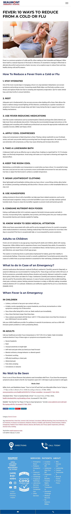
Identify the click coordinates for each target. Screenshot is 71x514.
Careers (58, 470)
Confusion (31, 420)
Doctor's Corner (12, 416)
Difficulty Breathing (47, 420)
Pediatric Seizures (23, 424)
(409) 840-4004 (13, 476)
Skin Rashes (37, 424)
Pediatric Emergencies (36, 468)
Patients (47, 458)
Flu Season (14, 422)
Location (47, 462)
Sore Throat (44, 424)
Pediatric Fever (14, 424)
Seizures (31, 424)
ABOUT (57, 458)
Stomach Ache (7, 426)
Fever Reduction (60, 420)
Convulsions (38, 420)
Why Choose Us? (58, 464)
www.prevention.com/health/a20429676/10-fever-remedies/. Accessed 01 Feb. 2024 (31, 392)
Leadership (59, 468)
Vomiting (13, 426)
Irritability (39, 422)
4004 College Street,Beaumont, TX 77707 (13, 465)
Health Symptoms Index (16, 430)
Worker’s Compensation (36, 489)
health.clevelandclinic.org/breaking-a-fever (16, 398)
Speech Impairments (52, 424)
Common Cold (24, 420)
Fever (54, 420)
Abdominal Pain (9, 420)
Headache (28, 422)
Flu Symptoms (21, 422)
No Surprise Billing (47, 502)
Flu (66, 420)
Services (35, 458)
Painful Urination (56, 422)
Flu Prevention (6, 422)
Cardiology (36, 476)
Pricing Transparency (48, 487)
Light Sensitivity (47, 422)
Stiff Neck (61, 424)
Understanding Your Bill (48, 470)
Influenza (34, 422)
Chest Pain (17, 420)
